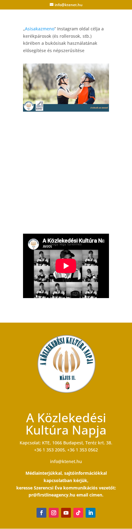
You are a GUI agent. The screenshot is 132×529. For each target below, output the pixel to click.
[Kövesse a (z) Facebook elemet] (41, 513)
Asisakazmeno (39, 29)
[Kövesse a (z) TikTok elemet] (78, 513)
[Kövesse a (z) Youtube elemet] (66, 513)
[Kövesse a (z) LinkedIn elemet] (90, 513)
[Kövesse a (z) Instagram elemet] (54, 513)
